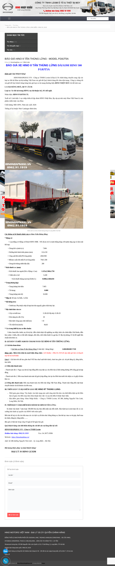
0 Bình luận (26, 62)
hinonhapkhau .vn (16, 62)
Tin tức (9, 50)
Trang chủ (8, 25)
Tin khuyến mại (13, 46)
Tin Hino (15, 25)
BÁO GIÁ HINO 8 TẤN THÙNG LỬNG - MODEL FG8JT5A (37, 58)
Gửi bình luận (14, 514)
